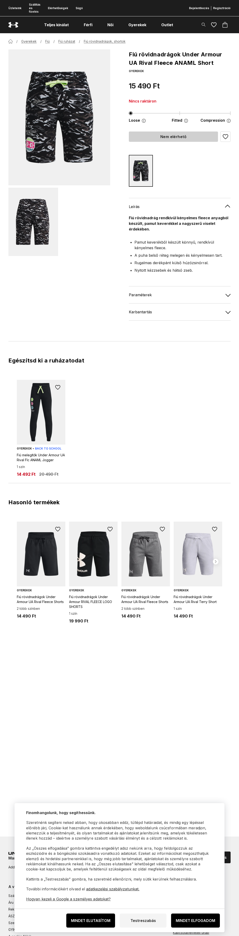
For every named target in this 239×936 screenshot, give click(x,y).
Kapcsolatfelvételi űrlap (191, 933)
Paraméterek (140, 294)
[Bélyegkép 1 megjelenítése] (33, 222)
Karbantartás (140, 312)
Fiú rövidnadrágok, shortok (105, 41)
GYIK (12, 930)
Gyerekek (29, 41)
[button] (225, 137)
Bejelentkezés (199, 8)
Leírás (134, 206)
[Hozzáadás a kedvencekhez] (58, 387)
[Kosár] (225, 25)
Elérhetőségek (58, 8)
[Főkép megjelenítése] (59, 117)
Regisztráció (222, 8)
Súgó (79, 8)
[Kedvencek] (214, 25)
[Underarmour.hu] (13, 25)
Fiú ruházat (66, 41)
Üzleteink (14, 8)
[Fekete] (141, 171)
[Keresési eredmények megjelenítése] (203, 24)
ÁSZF (12, 916)
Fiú (47, 41)
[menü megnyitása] (73, 25)
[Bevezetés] (10, 41)
